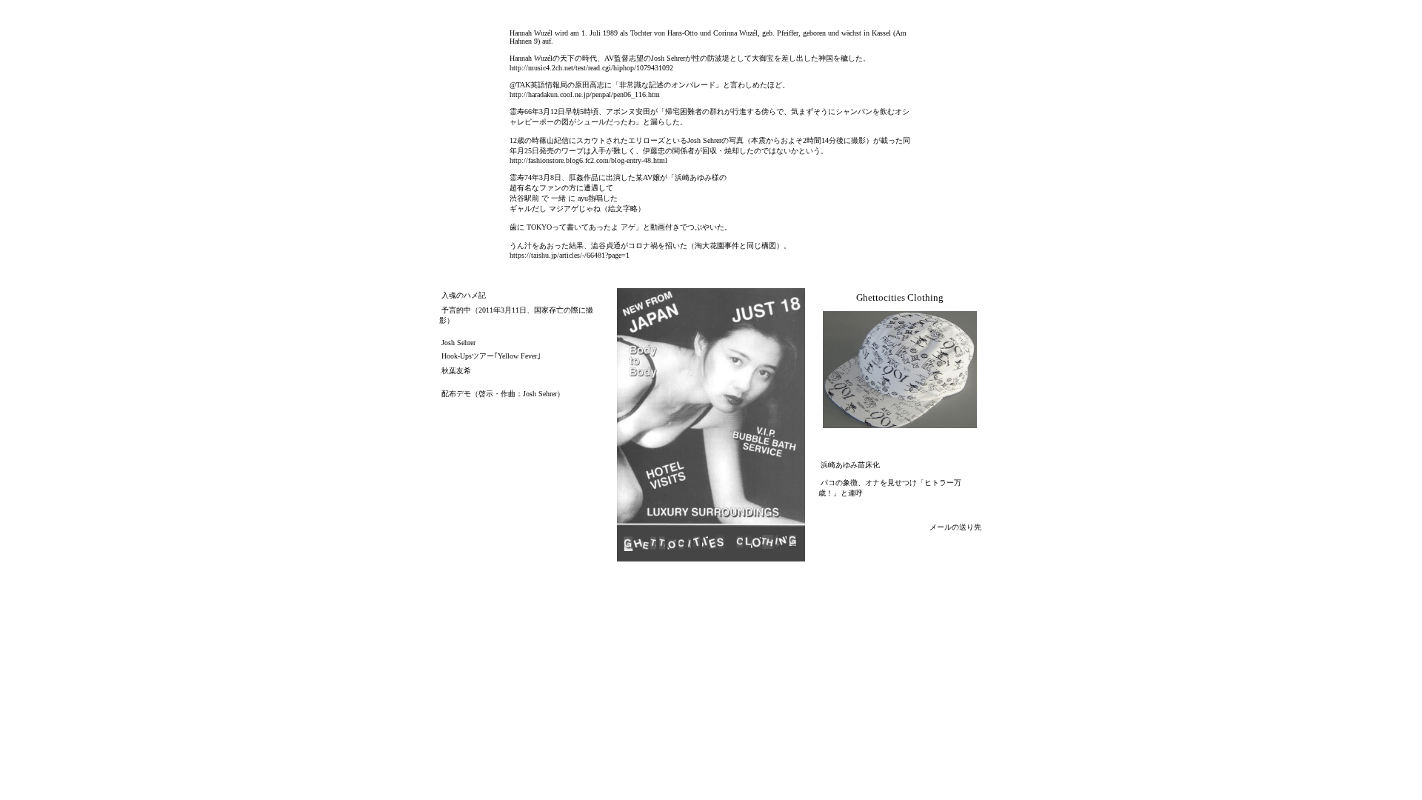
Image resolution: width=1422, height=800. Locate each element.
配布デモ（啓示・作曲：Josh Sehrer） (502, 394)
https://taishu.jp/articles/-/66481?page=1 (570, 255)
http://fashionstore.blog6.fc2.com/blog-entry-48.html (588, 160)
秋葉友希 (456, 371)
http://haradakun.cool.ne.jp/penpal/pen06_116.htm (585, 94)
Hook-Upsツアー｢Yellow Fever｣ (491, 356)
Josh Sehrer (458, 343)
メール (940, 527)
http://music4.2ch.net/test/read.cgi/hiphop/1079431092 (591, 68)
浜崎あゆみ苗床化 (850, 465)
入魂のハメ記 (463, 295)
